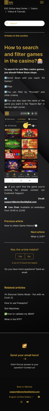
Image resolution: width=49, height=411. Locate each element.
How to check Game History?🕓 (20, 225)
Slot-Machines (11, 308)
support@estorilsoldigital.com (20, 201)
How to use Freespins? (16, 303)
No (29, 256)
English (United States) (20, 397)
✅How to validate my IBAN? (19, 313)
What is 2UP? (38, 236)
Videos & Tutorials (16, 11)
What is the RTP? (13, 319)
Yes (20, 256)
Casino (34, 8)
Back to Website (24, 386)
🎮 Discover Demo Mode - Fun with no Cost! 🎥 (24, 296)
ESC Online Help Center (15, 8)
